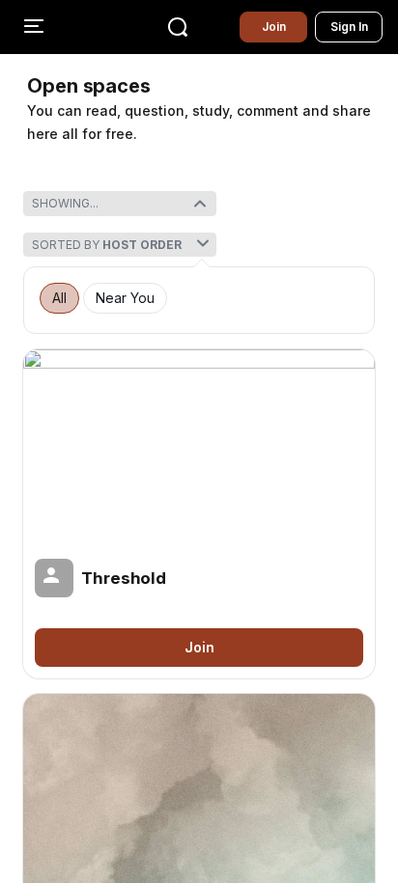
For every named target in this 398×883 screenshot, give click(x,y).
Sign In (349, 26)
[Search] (177, 27)
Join (274, 26)
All (59, 298)
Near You (125, 298)
